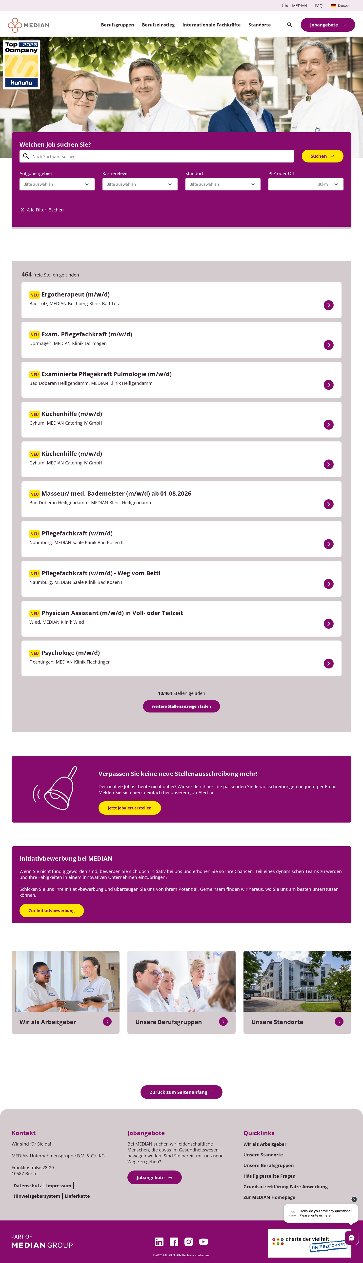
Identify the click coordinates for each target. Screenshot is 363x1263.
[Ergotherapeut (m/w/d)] (329, 305)
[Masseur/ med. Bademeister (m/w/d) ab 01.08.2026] (329, 504)
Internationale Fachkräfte (211, 25)
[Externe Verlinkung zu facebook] (174, 1241)
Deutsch (343, 5)
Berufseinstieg (158, 25)
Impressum (58, 1186)
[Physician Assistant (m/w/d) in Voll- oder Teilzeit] (329, 624)
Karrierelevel (115, 173)
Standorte (260, 25)
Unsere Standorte (263, 1155)
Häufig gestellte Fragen (269, 1176)
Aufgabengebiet (36, 173)
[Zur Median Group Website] (42, 1241)
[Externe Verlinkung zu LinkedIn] (159, 1241)
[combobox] (57, 184)
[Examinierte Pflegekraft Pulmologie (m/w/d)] (329, 385)
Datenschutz (28, 1186)
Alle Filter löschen (45, 210)
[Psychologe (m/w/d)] (329, 663)
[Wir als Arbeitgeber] (107, 1021)
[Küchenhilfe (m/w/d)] (329, 425)
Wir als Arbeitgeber (264, 1144)
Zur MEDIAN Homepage (269, 1197)
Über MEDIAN (294, 5)
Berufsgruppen (117, 25)
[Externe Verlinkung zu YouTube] (203, 1241)
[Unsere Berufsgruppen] (223, 1021)
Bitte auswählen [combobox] (204, 184)
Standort (194, 173)
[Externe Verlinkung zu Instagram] (188, 1241)
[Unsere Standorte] (339, 1021)
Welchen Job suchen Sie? (55, 144)
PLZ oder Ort (281, 173)
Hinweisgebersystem (37, 1196)
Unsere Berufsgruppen (268, 1165)
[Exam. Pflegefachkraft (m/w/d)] (329, 345)
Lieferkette (77, 1196)
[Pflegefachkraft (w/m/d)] (329, 544)
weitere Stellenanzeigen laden (181, 706)
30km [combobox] (323, 184)
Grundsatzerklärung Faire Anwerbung (285, 1187)
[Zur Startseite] (28, 25)
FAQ (319, 5)
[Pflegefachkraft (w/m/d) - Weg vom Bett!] (329, 584)
